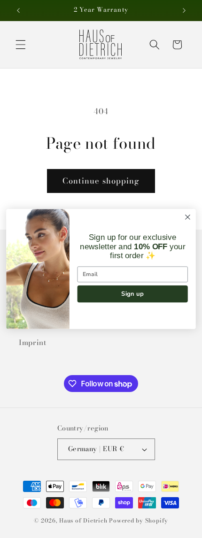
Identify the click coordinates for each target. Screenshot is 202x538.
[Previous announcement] (18, 10)
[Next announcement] (184, 10)
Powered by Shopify (138, 520)
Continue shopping (101, 181)
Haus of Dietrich (83, 520)
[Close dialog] (188, 217)
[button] (20, 44)
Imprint (33, 342)
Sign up (132, 293)
